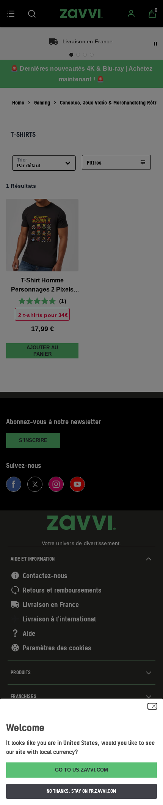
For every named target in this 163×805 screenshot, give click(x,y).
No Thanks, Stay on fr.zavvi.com (81, 791)
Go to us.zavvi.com (81, 770)
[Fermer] (152, 706)
